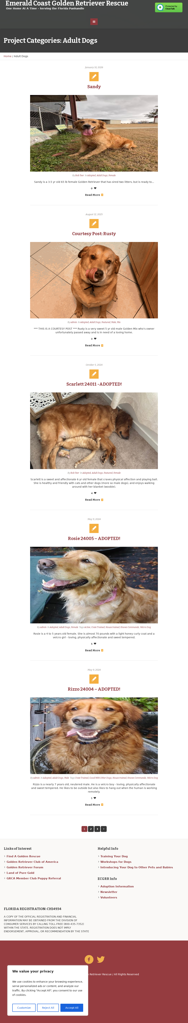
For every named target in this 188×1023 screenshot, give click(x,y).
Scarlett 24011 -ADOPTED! (94, 384)
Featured (106, 322)
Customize (24, 1007)
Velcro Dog (145, 627)
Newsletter (108, 892)
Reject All (48, 1007)
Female (112, 175)
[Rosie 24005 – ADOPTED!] (94, 585)
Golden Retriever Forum (25, 867)
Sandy (94, 86)
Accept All (71, 1007)
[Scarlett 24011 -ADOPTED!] (94, 430)
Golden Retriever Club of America (32, 862)
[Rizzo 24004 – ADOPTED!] (94, 735)
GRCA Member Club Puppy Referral (34, 878)
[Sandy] (94, 133)
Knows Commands (129, 627)
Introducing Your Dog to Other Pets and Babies (136, 867)
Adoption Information (117, 886)
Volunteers (108, 897)
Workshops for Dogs (115, 862)
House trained (113, 627)
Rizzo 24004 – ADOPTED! (94, 689)
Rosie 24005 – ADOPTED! (94, 538)
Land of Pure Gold (20, 873)
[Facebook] (89, 959)
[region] (47, 990)
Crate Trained (98, 627)
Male (113, 322)
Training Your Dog (114, 856)
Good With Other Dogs (100, 778)
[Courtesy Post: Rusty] (94, 280)
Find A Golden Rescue (23, 856)
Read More (92, 195)
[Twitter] (100, 959)
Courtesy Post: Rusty (94, 233)
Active (87, 627)
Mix (118, 322)
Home (8, 56)
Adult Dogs (102, 175)
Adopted (91, 175)
